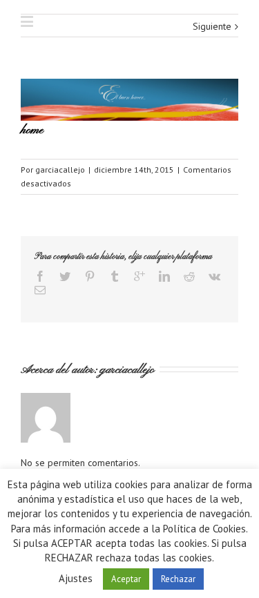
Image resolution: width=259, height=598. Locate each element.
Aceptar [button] (126, 579)
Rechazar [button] (178, 579)
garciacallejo (60, 169)
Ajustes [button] (76, 578)
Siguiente (212, 26)
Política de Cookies (204, 528)
